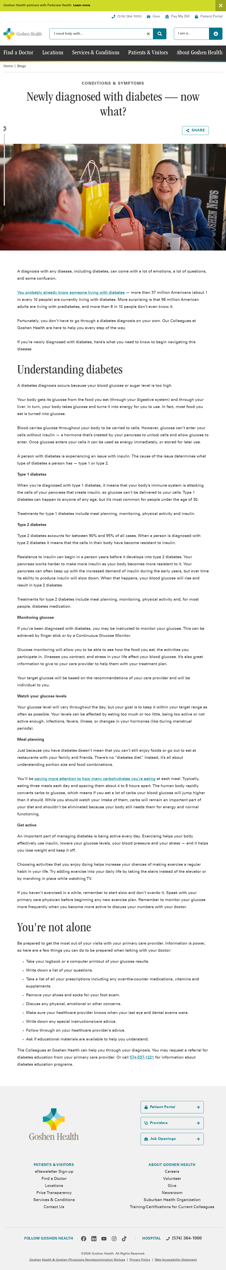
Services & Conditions (54, 1200)
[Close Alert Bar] (220, 5)
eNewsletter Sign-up (54, 1172)
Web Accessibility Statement (176, 1260)
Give (172, 1186)
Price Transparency (54, 1193)
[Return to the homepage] (23, 33)
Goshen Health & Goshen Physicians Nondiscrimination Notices (77, 1260)
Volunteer (172, 1179)
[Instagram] (114, 1238)
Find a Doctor (54, 1179)
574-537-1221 (142, 1058)
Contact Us (54, 1207)
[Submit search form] (159, 33)
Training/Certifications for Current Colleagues (172, 1207)
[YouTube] (104, 1238)
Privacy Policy (140, 1260)
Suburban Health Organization (172, 1200)
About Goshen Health (172, 1165)
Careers (172, 1172)
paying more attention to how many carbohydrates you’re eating (95, 779)
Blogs (21, 66)
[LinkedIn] (93, 1238)
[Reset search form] (148, 33)
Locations (54, 1186)
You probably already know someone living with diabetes (71, 293)
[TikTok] (124, 1238)
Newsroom (172, 1193)
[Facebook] (83, 1238)
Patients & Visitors (54, 1165)
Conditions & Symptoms (113, 84)
